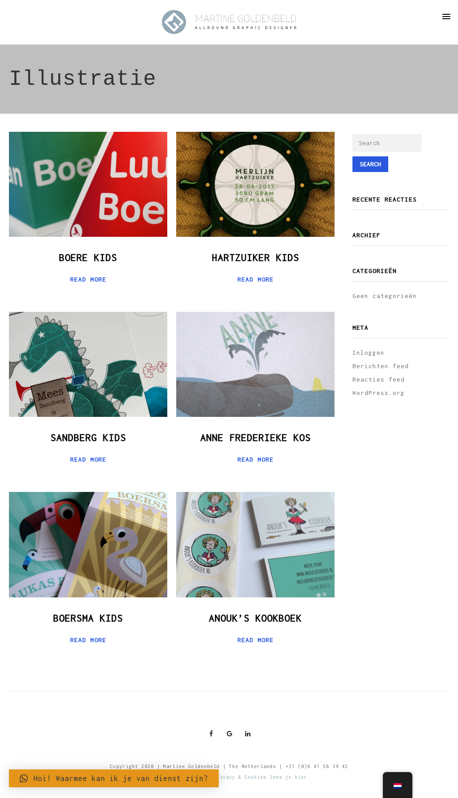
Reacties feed (378, 379)
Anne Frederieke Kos (255, 437)
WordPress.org (378, 392)
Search (370, 164)
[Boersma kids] (88, 543)
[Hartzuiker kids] (255, 183)
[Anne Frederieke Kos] (255, 363)
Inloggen (368, 352)
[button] (114, 778)
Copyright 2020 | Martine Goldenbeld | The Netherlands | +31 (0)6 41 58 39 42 (229, 766)
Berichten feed (380, 366)
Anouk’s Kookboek (255, 618)
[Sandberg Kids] (88, 363)
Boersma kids (88, 618)
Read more (88, 279)
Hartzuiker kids (255, 257)
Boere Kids (88, 257)
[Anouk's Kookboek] (255, 543)
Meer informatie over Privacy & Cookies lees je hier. (229, 777)
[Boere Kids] (88, 183)
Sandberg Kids (88, 437)
